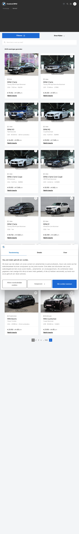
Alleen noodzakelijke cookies (14, 284)
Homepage (6, 8)
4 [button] (41, 340)
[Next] (26, 73)
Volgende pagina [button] (50, 340)
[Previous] (16, 73)
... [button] (43, 340)
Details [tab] (39, 252)
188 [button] (46, 340)
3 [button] (38, 340)
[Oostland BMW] (70, 4)
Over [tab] (65, 252)
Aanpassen (38, 284)
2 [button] (35, 340)
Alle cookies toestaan (64, 284)
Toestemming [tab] (14, 252)
